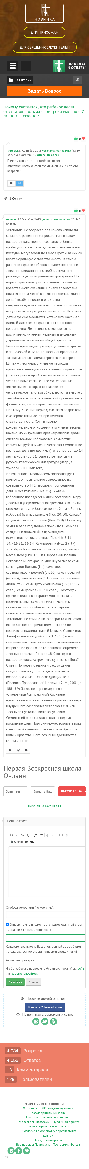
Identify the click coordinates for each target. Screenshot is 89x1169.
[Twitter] (44, 1020)
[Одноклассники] (53, 1020)
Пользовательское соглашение (48, 1117)
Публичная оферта (66, 1122)
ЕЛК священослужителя (57, 1108)
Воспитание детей (47, 155)
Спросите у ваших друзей (45, 1007)
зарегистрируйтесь (25, 973)
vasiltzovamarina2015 (56, 150)
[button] (11, 835)
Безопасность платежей (33, 1122)
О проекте (30, 1108)
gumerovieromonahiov (56, 219)
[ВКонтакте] (35, 1020)
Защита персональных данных (48, 1126)
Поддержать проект (48, 1140)
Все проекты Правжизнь (33, 1144)
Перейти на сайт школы (44, 806)
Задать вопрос (44, 91)
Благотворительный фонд (48, 1113)
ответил (11, 219)
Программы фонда (66, 1144)
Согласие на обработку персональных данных (49, 1133)
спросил (12, 150)
